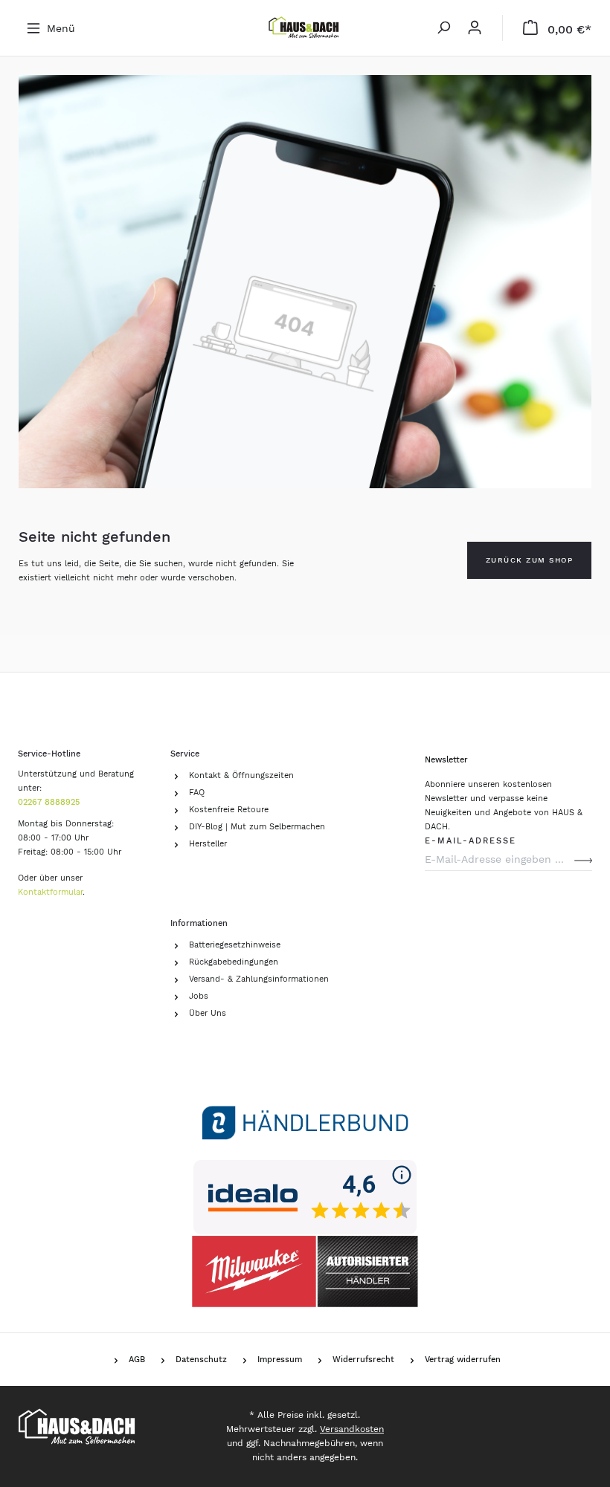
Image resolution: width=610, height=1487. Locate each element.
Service (184, 754)
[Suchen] (443, 28)
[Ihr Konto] (474, 28)
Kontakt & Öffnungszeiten (241, 775)
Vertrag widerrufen (463, 1359)
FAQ (197, 792)
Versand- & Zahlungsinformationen (259, 979)
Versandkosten (352, 1429)
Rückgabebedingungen (233, 962)
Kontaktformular (50, 892)
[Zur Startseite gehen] (305, 28)
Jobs (198, 996)
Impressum (279, 1359)
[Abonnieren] (583, 859)
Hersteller (208, 844)
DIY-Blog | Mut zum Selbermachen (257, 827)
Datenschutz (201, 1359)
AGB (137, 1359)
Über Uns (207, 1013)
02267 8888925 (49, 802)
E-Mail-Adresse (470, 838)
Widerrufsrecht (363, 1359)
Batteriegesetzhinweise (234, 945)
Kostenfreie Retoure (229, 809)
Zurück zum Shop (530, 560)
